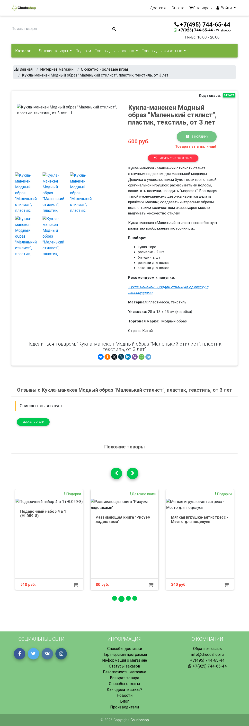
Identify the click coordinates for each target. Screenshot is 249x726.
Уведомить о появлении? (175, 158)
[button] (24, 136)
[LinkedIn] (128, 357)
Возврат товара (124, 677)
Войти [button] (226, 7)
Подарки (83, 50)
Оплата (177, 7)
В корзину (199, 137)
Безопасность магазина (124, 671)
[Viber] (135, 357)
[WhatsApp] (141, 357)
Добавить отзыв (33, 421)
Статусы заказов (124, 666)
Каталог (23, 50)
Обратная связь (207, 648)
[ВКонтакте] (101, 357)
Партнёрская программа (124, 654)
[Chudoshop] (23, 8)
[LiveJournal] (121, 357)
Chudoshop (140, 720)
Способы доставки (124, 648)
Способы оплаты (124, 683)
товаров (202, 7)
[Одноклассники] (107, 357)
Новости (125, 695)
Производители (124, 707)
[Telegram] (148, 357)
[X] (114, 357)
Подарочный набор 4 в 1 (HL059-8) (43, 513)
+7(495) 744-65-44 (207, 660)
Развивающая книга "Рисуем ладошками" (123, 519)
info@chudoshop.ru (207, 654)
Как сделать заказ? (124, 689)
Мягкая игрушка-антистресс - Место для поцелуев (199, 519)
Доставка (159, 7)
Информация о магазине (124, 660)
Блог (124, 701)
